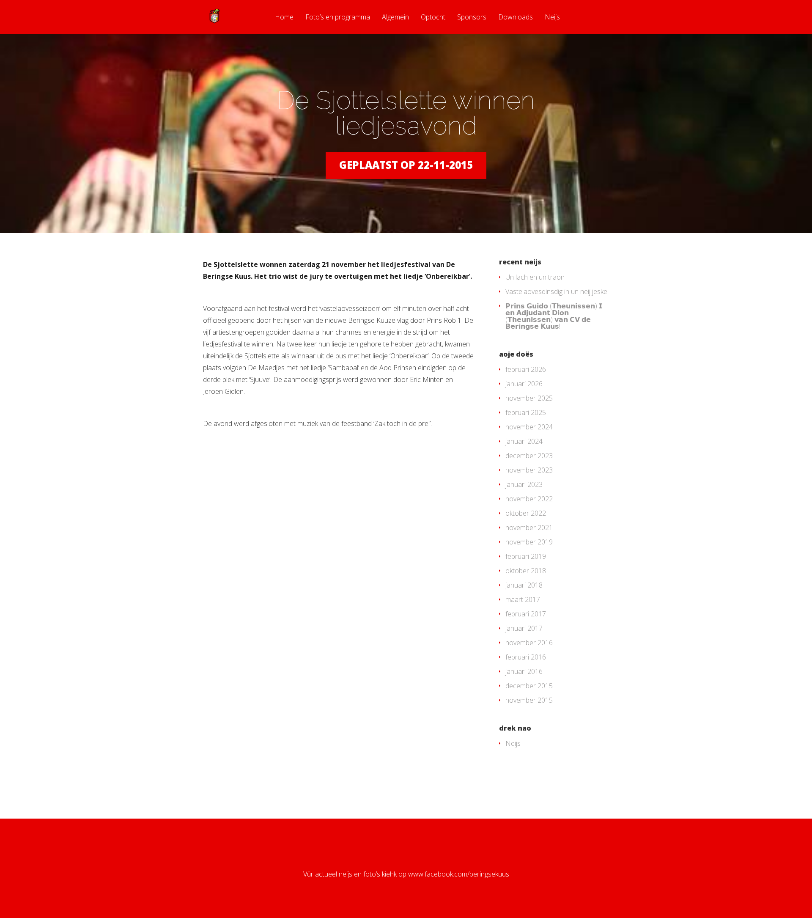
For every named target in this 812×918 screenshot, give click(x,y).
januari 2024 (524, 441)
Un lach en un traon (535, 277)
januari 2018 (524, 585)
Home (284, 18)
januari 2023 (524, 484)
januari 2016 (524, 671)
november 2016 (529, 642)
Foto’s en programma (337, 18)
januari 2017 (524, 628)
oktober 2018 (525, 570)
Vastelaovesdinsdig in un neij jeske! (557, 291)
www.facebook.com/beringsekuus (458, 874)
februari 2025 (525, 412)
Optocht (433, 18)
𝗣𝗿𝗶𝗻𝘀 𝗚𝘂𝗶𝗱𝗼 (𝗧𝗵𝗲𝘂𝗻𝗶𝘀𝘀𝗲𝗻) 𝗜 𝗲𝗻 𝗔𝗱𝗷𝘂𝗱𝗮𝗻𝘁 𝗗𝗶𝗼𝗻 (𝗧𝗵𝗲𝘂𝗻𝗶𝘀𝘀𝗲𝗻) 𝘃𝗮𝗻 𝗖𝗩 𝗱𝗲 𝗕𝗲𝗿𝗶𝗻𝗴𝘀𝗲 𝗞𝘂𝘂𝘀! (553, 316)
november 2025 (529, 398)
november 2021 (529, 527)
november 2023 (529, 470)
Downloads (515, 18)
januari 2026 (524, 383)
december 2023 (529, 455)
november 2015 (529, 700)
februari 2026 (525, 369)
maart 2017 (522, 599)
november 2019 (529, 542)
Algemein (395, 18)
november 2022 (529, 498)
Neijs (552, 18)
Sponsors (471, 18)
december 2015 (529, 685)
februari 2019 (525, 556)
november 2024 (529, 427)
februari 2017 (525, 613)
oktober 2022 (525, 513)
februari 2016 (525, 657)
